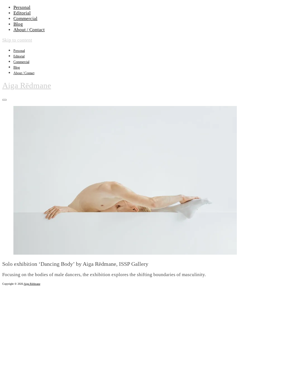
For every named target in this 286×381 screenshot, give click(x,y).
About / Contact (29, 29)
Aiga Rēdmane (26, 85)
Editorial (22, 13)
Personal (21, 7)
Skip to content (17, 40)
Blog (18, 24)
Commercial (25, 18)
